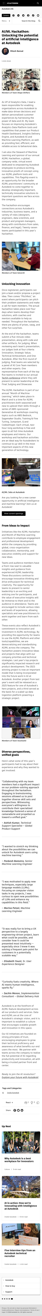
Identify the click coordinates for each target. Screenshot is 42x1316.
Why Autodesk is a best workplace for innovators (19, 1160)
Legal (3, 1312)
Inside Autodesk (13, 1093)
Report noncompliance (22, 1310)
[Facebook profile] (28, 15)
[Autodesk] (13, 3)
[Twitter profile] (23, 15)
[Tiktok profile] (33, 15)
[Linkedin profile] (18, 15)
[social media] (7, 1299)
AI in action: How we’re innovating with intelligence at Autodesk (20, 1206)
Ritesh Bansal (16, 51)
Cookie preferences (8, 1310)
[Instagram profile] (13, 15)
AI (3, 1093)
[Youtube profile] (38, 15)
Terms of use (35, 1310)
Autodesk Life (7, 9)
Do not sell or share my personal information (22, 1308)
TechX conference (11, 378)
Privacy (4, 1308)
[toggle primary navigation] (5, 3)
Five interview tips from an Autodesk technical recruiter (19, 1253)
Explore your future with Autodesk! (20, 1077)
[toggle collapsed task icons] (34, 3)
